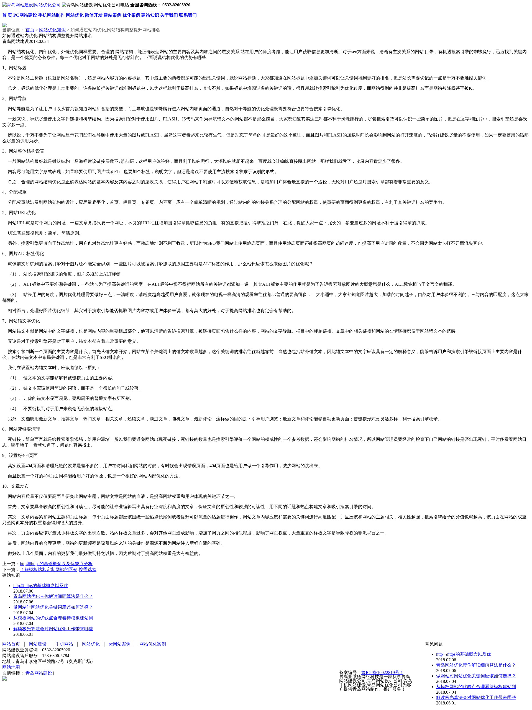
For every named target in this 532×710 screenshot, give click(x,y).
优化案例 (131, 15)
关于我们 (169, 15)
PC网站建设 (25, 15)
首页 (29, 29)
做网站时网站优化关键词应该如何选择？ (53, 607)
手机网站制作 (51, 15)
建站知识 (150, 15)
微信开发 (94, 15)
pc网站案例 (120, 644)
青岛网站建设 (38, 673)
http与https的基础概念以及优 (40, 585)
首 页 (7, 15)
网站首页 (11, 644)
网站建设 (38, 644)
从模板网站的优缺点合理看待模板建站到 (53, 618)
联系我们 (188, 15)
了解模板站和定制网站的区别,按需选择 (58, 569)
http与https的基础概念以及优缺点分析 (56, 563)
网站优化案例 (152, 644)
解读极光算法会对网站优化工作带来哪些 (53, 628)
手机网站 (64, 644)
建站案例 (112, 15)
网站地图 (11, 667)
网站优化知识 (52, 29)
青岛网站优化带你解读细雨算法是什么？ (53, 596)
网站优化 (75, 15)
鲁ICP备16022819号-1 (382, 672)
